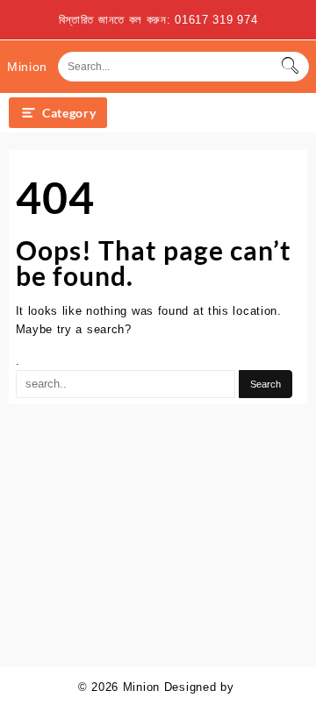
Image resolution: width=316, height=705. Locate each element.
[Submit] (290, 67)
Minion (27, 67)
